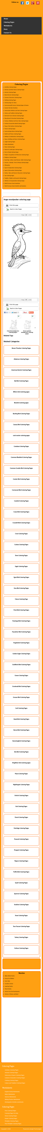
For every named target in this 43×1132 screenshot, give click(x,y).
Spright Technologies (35, 1129)
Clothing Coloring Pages (10, 100)
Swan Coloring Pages (21, 915)
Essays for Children (9, 978)
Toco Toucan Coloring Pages (21, 926)
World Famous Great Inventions (12, 183)
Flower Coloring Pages (9, 128)
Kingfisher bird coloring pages (21, 763)
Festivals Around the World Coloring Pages (14, 123)
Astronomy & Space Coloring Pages (14, 1075)
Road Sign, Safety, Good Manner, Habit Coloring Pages (17, 160)
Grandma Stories (9, 983)
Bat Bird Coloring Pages (21, 381)
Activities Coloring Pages (10, 87)
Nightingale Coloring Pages (21, 784)
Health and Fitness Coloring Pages (12, 134)
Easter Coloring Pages (11, 1118)
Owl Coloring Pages (21, 806)
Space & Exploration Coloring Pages (13, 167)
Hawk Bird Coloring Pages (21, 719)
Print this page (14, 205)
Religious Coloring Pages (10, 157)
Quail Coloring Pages (21, 883)
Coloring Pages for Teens (10, 102)
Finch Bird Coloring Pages (21, 610)
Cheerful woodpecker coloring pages (13, 331)
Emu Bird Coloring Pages (21, 588)
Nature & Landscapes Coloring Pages (13, 149)
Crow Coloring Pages (21, 534)
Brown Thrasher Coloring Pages (21, 348)
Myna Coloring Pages (21, 774)
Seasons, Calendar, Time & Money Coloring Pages (16, 162)
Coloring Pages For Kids (11, 1113)
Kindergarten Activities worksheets (14, 1102)
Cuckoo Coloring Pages (21, 544)
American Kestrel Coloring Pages (21, 370)
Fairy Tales (7, 981)
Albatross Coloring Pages (21, 359)
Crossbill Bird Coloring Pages (21, 523)
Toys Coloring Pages (9, 175)
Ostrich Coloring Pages (21, 795)
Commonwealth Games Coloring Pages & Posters (16, 105)
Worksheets (8, 26)
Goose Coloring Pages (21, 675)
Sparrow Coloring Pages (21, 894)
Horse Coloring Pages (11, 1116)
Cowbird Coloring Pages (21, 501)
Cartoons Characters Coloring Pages (13, 97)
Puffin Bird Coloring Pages (21, 872)
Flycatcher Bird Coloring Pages (21, 632)
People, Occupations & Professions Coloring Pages (16, 154)
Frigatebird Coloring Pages (21, 643)
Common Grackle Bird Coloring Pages (21, 468)
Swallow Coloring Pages (21, 904)
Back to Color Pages (16, 209)
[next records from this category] (35, 215)
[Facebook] (22, 3)
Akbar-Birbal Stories (10, 976)
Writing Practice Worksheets (12, 1099)
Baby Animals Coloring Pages (11, 95)
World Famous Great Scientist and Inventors (15, 186)
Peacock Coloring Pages (21, 839)
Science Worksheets (10, 1097)
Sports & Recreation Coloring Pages (13, 170)
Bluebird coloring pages (21, 403)
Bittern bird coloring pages (21, 392)
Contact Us (7, 33)
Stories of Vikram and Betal (11, 994)
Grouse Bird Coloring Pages (21, 697)
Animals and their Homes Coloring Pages (14, 89)
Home (21, 11)
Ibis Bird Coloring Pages (21, 752)
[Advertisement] (21, 58)
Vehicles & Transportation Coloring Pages (14, 180)
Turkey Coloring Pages (21, 937)
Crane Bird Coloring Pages (21, 512)
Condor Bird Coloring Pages (21, 479)
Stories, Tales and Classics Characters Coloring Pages (17, 173)
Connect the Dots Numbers (11, 108)
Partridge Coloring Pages (21, 828)
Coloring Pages (9, 22)
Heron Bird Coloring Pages (21, 730)
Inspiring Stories (9, 986)
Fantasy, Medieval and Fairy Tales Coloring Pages (16, 121)
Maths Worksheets (9, 144)
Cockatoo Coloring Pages (21, 446)
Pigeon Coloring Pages (21, 861)
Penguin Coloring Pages (21, 850)
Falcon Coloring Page (21, 599)
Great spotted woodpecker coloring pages (27, 332)
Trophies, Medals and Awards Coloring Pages (15, 178)
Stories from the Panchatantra (12, 991)
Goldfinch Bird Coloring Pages (21, 664)
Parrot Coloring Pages (21, 817)
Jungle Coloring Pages (9, 141)
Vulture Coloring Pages (21, 948)
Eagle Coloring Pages (21, 566)
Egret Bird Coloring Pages (21, 577)
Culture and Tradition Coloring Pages (13, 113)
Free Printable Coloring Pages (13, 1123)
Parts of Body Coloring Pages (11, 152)
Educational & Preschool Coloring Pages (14, 118)
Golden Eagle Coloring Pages (21, 654)
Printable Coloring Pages (11, 1121)
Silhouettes (7, 165)
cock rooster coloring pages (21, 435)
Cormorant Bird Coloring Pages (21, 490)
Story (6, 29)
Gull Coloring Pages (21, 708)
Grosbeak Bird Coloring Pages (21, 686)
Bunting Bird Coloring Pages (21, 414)
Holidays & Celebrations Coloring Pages (14, 136)
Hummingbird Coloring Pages (21, 741)
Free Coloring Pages (10, 1110)
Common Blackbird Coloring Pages (21, 457)
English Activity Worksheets (12, 1091)
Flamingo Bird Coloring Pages (21, 621)
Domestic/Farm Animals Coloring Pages (14, 115)
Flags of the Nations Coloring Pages (13, 126)
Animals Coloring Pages (10, 92)
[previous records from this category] (33, 215)
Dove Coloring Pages (21, 555)
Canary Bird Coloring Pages (21, 424)
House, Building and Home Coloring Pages (14, 139)
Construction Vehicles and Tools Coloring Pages (15, 110)
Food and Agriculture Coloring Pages (13, 131)
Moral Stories (8, 989)
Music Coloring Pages (9, 147)
